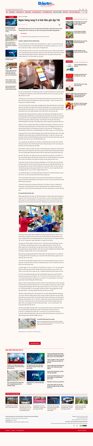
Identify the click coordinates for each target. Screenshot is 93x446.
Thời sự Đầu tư (20, 12)
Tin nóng (11, 17)
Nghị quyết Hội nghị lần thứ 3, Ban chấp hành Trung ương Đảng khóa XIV (80, 95)
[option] (12, 402)
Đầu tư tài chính (57, 12)
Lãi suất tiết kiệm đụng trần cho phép (45, 319)
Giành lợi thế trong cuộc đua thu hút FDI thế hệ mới (80, 41)
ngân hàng (58, 45)
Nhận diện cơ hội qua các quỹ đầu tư (55, 381)
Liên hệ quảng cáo (20, 430)
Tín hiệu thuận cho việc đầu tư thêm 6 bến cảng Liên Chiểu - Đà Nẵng (80, 23)
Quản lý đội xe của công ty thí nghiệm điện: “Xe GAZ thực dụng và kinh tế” (67, 407)
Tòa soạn (13, 430)
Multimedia (12, 12)
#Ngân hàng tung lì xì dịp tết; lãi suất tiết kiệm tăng (29, 331)
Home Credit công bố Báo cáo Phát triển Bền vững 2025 (55, 372)
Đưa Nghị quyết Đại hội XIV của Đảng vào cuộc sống (80, 75)
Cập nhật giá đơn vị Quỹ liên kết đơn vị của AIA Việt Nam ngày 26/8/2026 (39, 407)
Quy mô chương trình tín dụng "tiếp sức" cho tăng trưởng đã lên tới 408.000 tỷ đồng (15, 384)
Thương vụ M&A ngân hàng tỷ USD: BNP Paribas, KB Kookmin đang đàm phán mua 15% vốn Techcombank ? (11, 73)
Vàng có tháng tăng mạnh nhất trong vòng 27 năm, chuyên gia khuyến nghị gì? (10, 88)
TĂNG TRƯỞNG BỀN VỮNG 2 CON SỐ (80, 65)
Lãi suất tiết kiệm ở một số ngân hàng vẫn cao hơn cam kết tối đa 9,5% (35, 36)
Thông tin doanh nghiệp (12, 394)
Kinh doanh (28, 12)
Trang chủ (7, 430)
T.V (19, 24)
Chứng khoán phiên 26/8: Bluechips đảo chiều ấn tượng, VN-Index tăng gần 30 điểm (35, 366)
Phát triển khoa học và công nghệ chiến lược (80, 84)
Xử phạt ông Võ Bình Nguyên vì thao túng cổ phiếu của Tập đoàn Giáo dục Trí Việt (55, 377)
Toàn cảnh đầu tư (36, 12)
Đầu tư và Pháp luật (74, 12)
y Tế (51, 44)
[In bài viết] (59, 24)
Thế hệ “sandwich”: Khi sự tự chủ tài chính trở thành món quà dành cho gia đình (10, 81)
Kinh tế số (65, 12)
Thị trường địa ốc (47, 12)
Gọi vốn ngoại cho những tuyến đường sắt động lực (80, 32)
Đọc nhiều (69, 18)
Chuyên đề (69, 61)
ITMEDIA (84, 430)
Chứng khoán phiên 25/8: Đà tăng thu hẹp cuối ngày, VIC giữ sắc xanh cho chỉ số (55, 386)
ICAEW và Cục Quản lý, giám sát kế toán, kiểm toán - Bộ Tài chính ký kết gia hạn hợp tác (15, 366)
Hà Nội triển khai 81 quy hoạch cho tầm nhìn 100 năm (80, 51)
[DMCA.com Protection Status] (83, 425)
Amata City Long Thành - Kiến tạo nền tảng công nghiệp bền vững (80, 407)
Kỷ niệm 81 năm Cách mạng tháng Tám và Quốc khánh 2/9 (80, 105)
